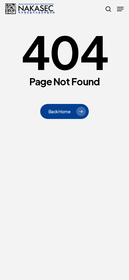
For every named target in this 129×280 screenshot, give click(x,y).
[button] (120, 9)
